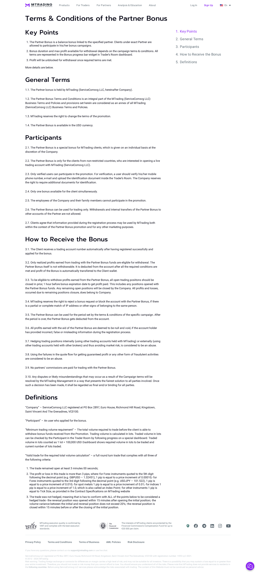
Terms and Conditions (60, 542)
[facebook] (196, 526)
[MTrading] (38, 5)
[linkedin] (212, 526)
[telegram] (204, 526)
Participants (189, 47)
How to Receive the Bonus (200, 54)
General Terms (191, 39)
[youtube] (228, 526)
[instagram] (220, 526)
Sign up (208, 5)
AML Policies (113, 542)
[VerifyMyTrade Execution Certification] (31, 526)
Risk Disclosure (136, 542)
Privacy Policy (33, 542)
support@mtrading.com (82, 550)
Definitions (188, 62)
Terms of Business (89, 542)
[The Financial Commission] (109, 526)
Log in (193, 5)
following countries (38, 567)
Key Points (188, 31)
